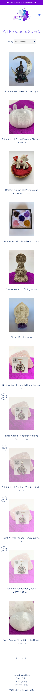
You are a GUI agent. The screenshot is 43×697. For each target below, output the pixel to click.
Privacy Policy (21, 681)
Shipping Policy (21, 685)
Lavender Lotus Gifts (25, 690)
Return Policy (21, 678)
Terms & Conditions (21, 675)
